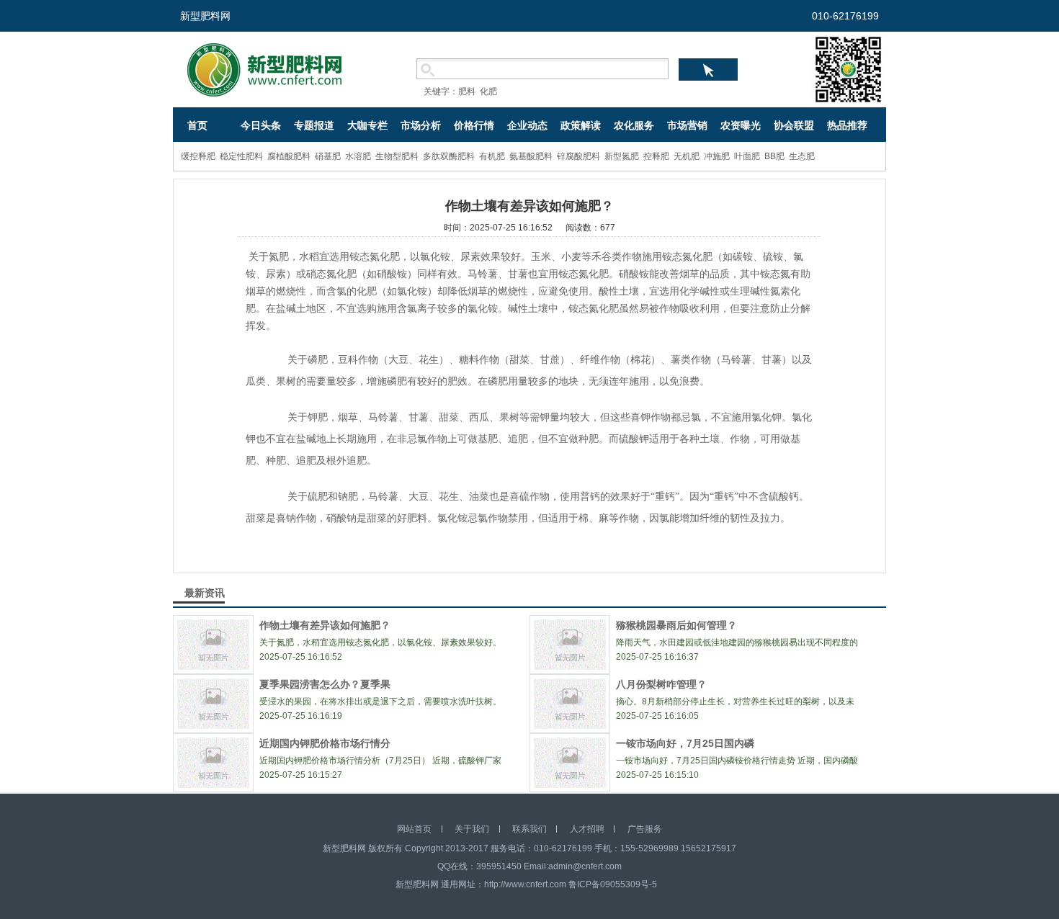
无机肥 (687, 156)
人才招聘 (587, 829)
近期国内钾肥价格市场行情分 (324, 743)
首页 (197, 125)
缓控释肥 (198, 156)
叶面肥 (747, 156)
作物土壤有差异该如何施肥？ (324, 625)
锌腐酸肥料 (578, 156)
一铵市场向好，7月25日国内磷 (685, 743)
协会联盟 (794, 125)
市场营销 (687, 125)
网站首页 (414, 829)
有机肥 (492, 156)
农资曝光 (740, 125)
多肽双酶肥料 (449, 156)
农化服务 (634, 125)
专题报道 (314, 125)
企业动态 (527, 125)
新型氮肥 (621, 156)
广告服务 (644, 829)
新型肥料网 (205, 16)
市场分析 (421, 125)
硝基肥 (328, 156)
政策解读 (580, 125)
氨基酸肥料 (531, 156)
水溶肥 (358, 156)
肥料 (466, 91)
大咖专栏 (367, 125)
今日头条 (261, 125)
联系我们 (529, 829)
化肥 (488, 91)
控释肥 (656, 156)
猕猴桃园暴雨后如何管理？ (676, 625)
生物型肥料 (397, 156)
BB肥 (774, 156)
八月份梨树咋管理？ (661, 684)
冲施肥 (717, 156)
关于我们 (472, 829)
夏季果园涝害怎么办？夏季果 (324, 684)
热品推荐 (847, 125)
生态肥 (802, 156)
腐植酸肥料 (288, 156)
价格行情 (474, 125)
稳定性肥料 (241, 156)
